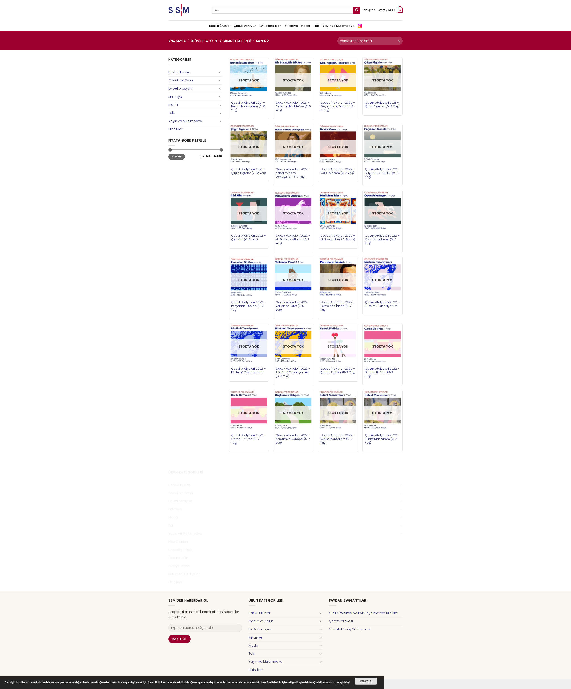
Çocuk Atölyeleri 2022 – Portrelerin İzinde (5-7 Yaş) (337, 306)
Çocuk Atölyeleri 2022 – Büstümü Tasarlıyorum (382, 304)
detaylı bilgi (343, 682)
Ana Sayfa (177, 41)
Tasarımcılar (178, 558)
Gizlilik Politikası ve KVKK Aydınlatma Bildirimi (363, 613)
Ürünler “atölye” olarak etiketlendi (221, 41)
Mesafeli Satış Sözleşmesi (349, 629)
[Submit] (356, 10)
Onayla (366, 681)
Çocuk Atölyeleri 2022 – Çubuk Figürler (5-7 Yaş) (337, 370)
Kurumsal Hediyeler (184, 574)
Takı (316, 26)
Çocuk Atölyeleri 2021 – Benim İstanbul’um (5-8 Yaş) (248, 106)
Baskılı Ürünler (219, 26)
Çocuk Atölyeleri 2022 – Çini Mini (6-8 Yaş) (248, 237)
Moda (305, 26)
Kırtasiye (291, 26)
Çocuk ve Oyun (245, 26)
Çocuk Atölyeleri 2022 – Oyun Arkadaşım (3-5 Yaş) (382, 239)
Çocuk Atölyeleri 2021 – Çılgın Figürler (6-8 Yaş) (382, 104)
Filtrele (177, 156)
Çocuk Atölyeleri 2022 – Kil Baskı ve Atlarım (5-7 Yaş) (293, 239)
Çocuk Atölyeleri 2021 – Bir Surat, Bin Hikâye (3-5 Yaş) (293, 106)
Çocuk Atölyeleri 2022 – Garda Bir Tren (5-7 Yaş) (382, 372)
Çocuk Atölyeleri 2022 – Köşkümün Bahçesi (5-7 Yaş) (293, 439)
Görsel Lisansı (179, 566)
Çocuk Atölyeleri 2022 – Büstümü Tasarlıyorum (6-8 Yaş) (293, 372)
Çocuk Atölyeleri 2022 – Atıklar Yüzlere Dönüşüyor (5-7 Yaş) (293, 173)
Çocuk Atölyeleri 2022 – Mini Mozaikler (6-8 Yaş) (337, 237)
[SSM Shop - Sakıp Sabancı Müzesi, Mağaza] (186, 10)
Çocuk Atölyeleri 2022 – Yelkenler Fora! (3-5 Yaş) (293, 306)
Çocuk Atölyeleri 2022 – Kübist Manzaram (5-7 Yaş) (337, 439)
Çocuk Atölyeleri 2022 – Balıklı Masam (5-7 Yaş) (337, 171)
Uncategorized (180, 549)
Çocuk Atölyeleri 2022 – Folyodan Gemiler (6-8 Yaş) (382, 173)
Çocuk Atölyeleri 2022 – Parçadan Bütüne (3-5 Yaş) (248, 306)
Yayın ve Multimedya (339, 26)
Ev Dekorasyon (270, 26)
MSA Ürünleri (178, 541)
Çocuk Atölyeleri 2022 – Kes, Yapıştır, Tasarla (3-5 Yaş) (337, 106)
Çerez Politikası (341, 621)
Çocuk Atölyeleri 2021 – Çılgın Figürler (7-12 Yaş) (248, 171)
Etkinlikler (175, 129)
